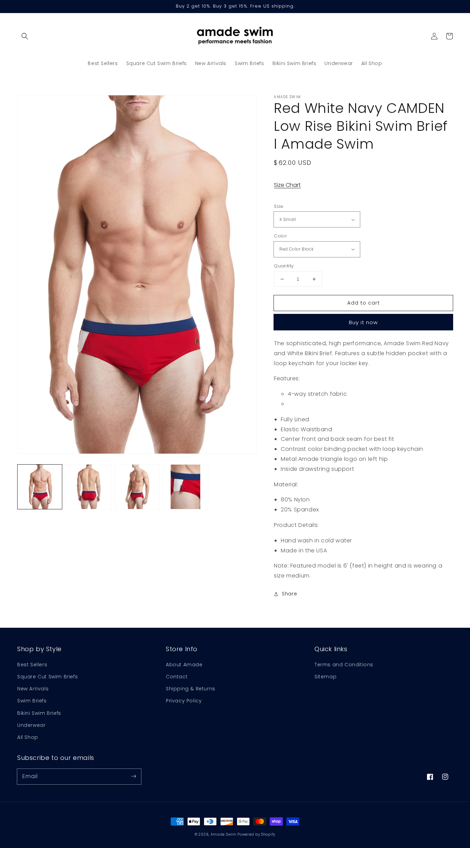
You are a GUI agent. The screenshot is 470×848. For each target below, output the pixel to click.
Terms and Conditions (343, 664)
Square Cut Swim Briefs (47, 676)
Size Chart (287, 185)
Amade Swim (223, 834)
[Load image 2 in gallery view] (88, 486)
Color (280, 236)
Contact (177, 676)
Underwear (31, 725)
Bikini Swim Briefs (39, 713)
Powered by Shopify (256, 834)
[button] (24, 36)
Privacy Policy (184, 700)
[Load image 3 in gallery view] (137, 486)
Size (279, 206)
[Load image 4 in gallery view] (185, 486)
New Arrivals (33, 688)
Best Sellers (32, 664)
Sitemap (325, 676)
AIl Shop (27, 737)
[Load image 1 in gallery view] (39, 486)
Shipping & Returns (190, 688)
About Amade (184, 664)
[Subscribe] (133, 776)
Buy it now (363, 322)
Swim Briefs (32, 700)
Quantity (283, 266)
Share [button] (289, 593)
